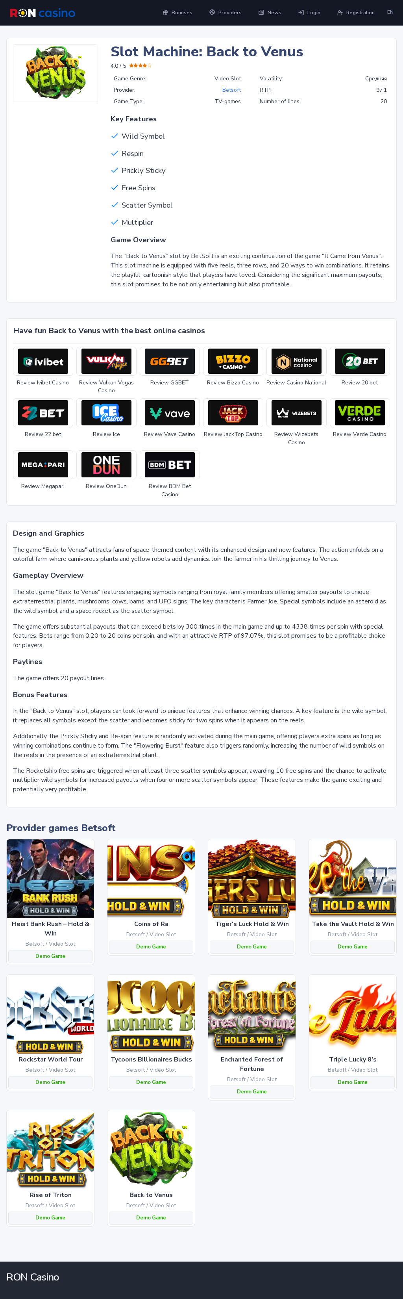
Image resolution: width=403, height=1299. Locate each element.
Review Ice (106, 434)
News (274, 12)
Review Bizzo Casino (233, 382)
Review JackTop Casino (233, 434)
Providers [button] (230, 12)
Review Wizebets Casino (296, 438)
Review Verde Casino (359, 434)
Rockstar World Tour (50, 1059)
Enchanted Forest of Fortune (252, 1064)
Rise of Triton (51, 1195)
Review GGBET (169, 382)
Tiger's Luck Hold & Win (252, 924)
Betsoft (231, 90)
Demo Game (50, 956)
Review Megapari (43, 486)
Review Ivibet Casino (43, 382)
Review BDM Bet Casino (170, 490)
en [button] (390, 12)
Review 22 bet (43, 434)
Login (313, 12)
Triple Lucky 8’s (353, 1059)
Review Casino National (296, 382)
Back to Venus (151, 1195)
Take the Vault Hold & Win (353, 924)
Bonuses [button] (182, 12)
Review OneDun (106, 486)
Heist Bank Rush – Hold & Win (50, 929)
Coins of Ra (151, 924)
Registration (360, 12)
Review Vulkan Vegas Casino (106, 387)
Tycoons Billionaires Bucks (151, 1059)
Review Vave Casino (169, 434)
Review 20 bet (360, 382)
